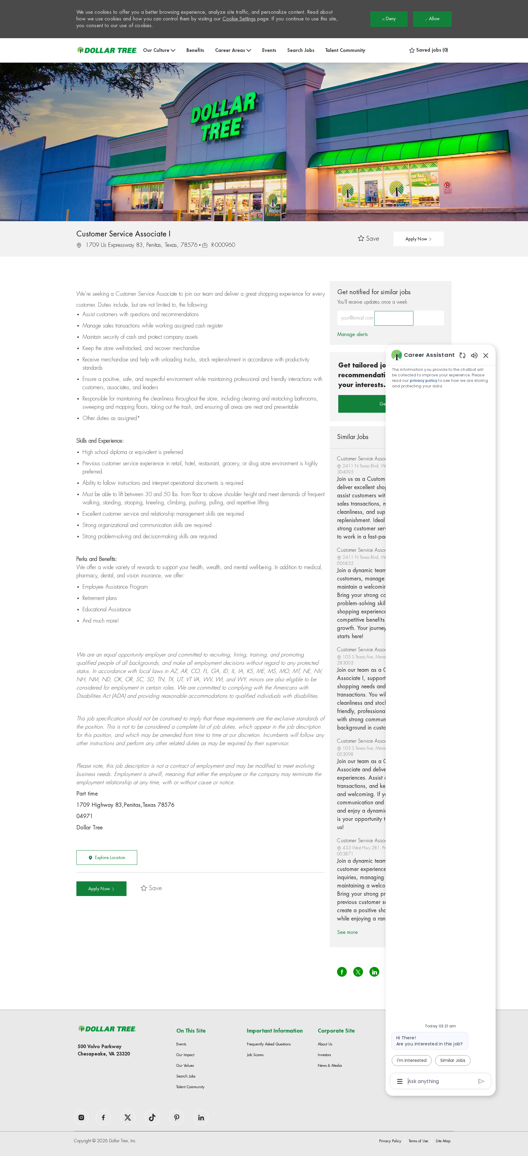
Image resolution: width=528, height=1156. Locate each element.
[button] (419, 239)
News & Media (330, 1065)
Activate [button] (394, 318)
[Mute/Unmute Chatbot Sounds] (474, 355)
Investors (324, 1055)
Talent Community (345, 50)
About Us (325, 1044)
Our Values (185, 1065)
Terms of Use (418, 1141)
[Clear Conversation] (462, 355)
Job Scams (255, 1055)
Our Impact (185, 1055)
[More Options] (400, 1081)
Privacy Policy (390, 1141)
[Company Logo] (107, 50)
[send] (481, 1081)
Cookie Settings (239, 18)
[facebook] (81, 1117)
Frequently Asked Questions (269, 1044)
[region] (441, 718)
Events (269, 50)
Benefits (195, 50)
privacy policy (423, 380)
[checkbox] (368, 239)
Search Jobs (300, 50)
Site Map (443, 1141)
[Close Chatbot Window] (486, 355)
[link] (352, 334)
